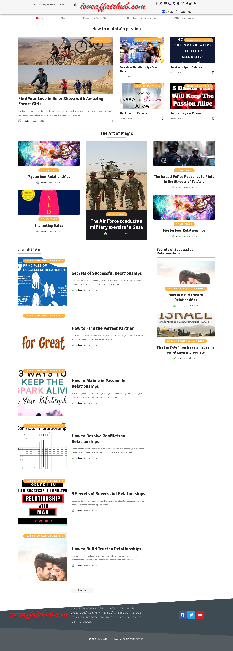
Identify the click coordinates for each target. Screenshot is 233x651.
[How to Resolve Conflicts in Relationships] (42, 446)
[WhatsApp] (191, 3)
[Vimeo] (182, 3)
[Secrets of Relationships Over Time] (142, 50)
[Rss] (195, 3)
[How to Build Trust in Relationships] (42, 556)
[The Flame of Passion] (142, 96)
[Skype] (174, 3)
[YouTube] (165, 3)
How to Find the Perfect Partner (103, 328)
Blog (63, 18)
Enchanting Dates (48, 225)
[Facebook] (157, 3)
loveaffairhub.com (110, 639)
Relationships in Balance (186, 67)
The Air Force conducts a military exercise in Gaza (116, 224)
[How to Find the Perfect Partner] (42, 336)
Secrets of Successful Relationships (44, 261)
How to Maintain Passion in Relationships (99, 383)
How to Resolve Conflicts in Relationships (98, 438)
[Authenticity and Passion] (192, 96)
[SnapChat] (178, 3)
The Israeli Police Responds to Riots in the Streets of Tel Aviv (184, 179)
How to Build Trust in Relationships (106, 549)
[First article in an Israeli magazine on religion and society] (186, 325)
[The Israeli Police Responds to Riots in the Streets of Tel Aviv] (184, 153)
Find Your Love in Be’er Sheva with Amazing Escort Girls (60, 101)
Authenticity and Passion (186, 113)
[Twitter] (161, 3)
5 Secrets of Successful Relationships (108, 493)
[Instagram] (170, 3)
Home (40, 18)
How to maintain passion (142, 18)
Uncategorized (101, 40)
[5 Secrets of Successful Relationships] (42, 501)
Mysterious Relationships (49, 176)
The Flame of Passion (133, 113)
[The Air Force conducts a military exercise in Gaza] (116, 175)
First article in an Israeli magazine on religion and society (186, 350)
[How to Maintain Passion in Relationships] (42, 391)
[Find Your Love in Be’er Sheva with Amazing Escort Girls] (65, 65)
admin (26, 121)
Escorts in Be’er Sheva (96, 18)
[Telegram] (186, 3)
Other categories (184, 18)
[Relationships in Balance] (192, 50)
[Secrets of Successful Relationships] (42, 281)
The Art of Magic (49, 170)
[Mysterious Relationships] (49, 153)
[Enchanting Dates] (49, 202)
